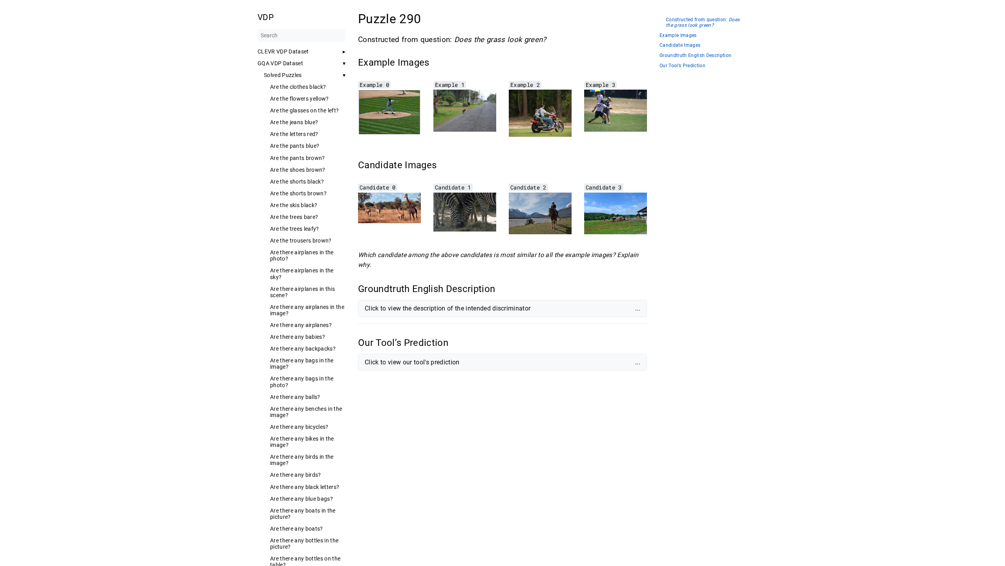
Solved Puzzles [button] (283, 75)
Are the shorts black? (297, 181)
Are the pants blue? (294, 146)
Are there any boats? (296, 529)
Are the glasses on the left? (304, 110)
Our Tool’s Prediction (682, 65)
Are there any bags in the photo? (301, 381)
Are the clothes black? (298, 87)
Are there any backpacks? (303, 348)
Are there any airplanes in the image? (307, 310)
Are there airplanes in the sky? (302, 273)
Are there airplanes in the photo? (302, 255)
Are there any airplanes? (301, 325)
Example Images (678, 35)
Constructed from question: (703, 22)
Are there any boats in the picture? (303, 513)
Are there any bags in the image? (301, 363)
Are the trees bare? (294, 217)
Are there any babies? (297, 337)
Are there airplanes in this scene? (302, 292)
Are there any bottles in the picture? (304, 543)
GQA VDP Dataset (280, 63)
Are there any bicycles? (299, 427)
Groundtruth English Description (695, 55)
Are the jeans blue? (294, 122)
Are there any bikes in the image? (302, 442)
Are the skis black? (293, 205)
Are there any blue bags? (301, 499)
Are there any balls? (295, 397)
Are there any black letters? (304, 487)
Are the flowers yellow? (299, 99)
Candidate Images (680, 45)
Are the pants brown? (297, 158)
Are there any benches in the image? (306, 412)
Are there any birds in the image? (302, 460)
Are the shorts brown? (298, 193)
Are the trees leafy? (294, 229)
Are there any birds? (295, 475)
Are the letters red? (294, 134)
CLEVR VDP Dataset (283, 51)
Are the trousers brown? (301, 240)
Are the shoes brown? (297, 170)
